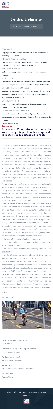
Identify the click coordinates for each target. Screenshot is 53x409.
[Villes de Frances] (5, 5)
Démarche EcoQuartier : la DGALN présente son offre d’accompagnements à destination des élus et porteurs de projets (26, 117)
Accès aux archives (10, 123)
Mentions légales (29, 392)
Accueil (18, 26)
